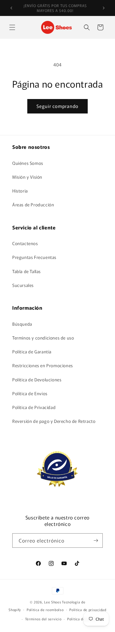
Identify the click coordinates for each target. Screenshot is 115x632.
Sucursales (23, 285)
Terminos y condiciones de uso (43, 338)
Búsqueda (22, 324)
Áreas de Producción (33, 204)
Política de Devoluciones (36, 379)
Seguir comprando (57, 106)
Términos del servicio (43, 618)
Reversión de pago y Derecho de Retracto (53, 421)
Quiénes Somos (27, 163)
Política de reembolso (45, 609)
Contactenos (25, 243)
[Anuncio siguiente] (103, 8)
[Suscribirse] (95, 540)
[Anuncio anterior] (11, 8)
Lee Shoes (52, 601)
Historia (20, 191)
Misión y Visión (27, 177)
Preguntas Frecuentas (34, 257)
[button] (12, 27)
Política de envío (81, 618)
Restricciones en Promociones (42, 365)
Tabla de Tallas (26, 271)
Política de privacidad (87, 609)
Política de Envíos (30, 393)
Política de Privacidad (34, 407)
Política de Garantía (32, 351)
